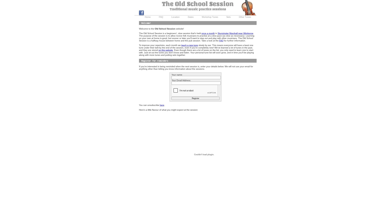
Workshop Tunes (210, 17)
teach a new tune (189, 45)
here (162, 105)
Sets (228, 17)
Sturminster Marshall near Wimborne (235, 33)
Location (175, 17)
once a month (208, 33)
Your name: (177, 74)
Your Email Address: (181, 80)
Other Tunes (245, 17)
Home (148, 17)
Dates (191, 17)
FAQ (161, 17)
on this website (166, 50)
